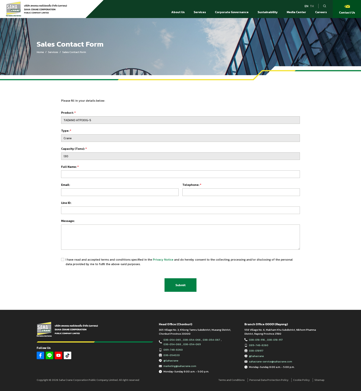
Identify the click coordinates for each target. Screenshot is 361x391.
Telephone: (191, 184)
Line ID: (66, 202)
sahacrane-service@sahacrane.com (270, 362)
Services (53, 52)
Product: (68, 112)
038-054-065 (172, 340)
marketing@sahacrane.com (179, 366)
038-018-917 (275, 340)
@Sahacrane (170, 361)
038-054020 (171, 355)
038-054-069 (192, 344)
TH (312, 6)
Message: (68, 221)
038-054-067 (211, 340)
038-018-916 (257, 340)
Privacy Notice (163, 259)
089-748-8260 (173, 350)
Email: (65, 184)
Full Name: (70, 166)
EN (306, 6)
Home (40, 52)
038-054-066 (192, 340)
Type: (66, 130)
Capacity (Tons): (74, 148)
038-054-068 (172, 344)
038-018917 (256, 351)
